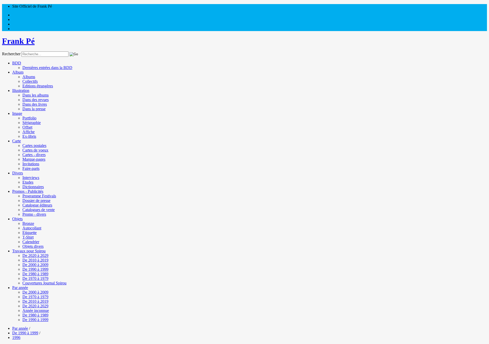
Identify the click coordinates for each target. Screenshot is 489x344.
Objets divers (33, 246)
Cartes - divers (34, 155)
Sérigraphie (31, 122)
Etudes (27, 182)
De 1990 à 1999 (35, 269)
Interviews (30, 177)
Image (17, 113)
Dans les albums (35, 95)
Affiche (28, 132)
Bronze (28, 223)
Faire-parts (30, 168)
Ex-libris (29, 136)
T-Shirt (28, 237)
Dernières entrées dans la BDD (47, 67)
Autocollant (31, 228)
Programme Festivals (39, 196)
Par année (20, 287)
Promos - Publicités (27, 191)
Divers (17, 173)
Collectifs (30, 81)
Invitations (30, 164)
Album (17, 72)
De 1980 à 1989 (35, 274)
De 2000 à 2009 (35, 265)
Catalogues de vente (38, 210)
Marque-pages (33, 159)
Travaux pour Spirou (29, 251)
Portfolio (29, 118)
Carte (16, 141)
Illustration (20, 90)
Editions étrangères (37, 86)
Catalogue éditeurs (37, 205)
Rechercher (11, 54)
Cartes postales (34, 145)
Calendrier (30, 242)
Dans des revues (35, 100)
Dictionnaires (33, 187)
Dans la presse (34, 109)
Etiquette (29, 232)
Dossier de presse (36, 200)
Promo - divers (34, 214)
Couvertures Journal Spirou (44, 283)
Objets (17, 219)
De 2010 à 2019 (35, 260)
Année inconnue (35, 310)
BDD (16, 63)
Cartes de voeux (35, 150)
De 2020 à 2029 (35, 255)
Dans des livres (34, 104)
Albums (28, 77)
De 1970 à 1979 (35, 278)
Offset (27, 127)
